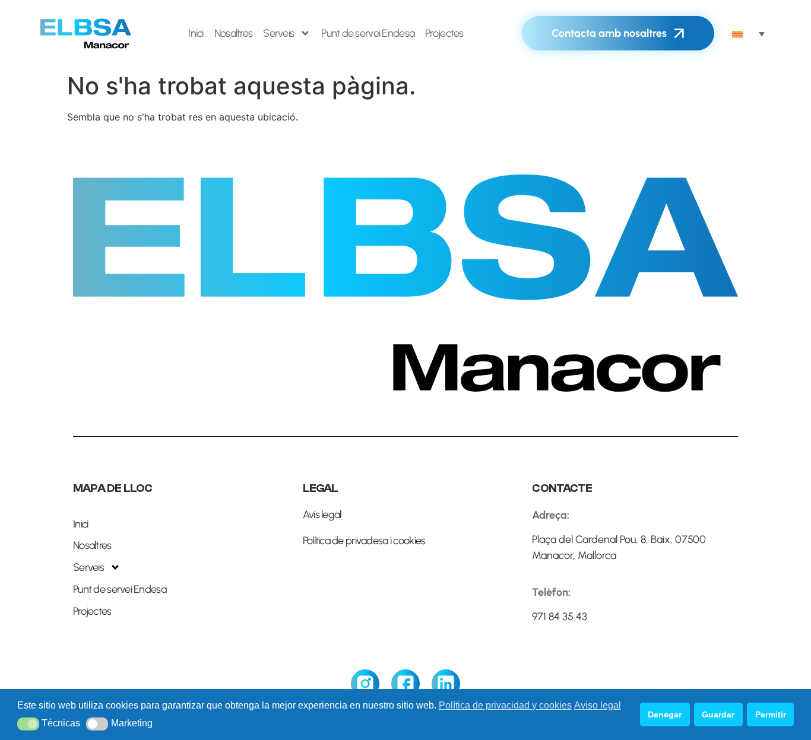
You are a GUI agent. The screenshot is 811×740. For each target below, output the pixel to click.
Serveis (278, 33)
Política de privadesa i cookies (364, 540)
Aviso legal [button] (597, 705)
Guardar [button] (718, 714)
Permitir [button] (770, 714)
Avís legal (322, 514)
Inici (195, 33)
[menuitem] (748, 33)
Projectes (444, 33)
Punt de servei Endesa (367, 33)
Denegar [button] (665, 714)
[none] (748, 33)
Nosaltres (233, 33)
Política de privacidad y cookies (505, 705)
